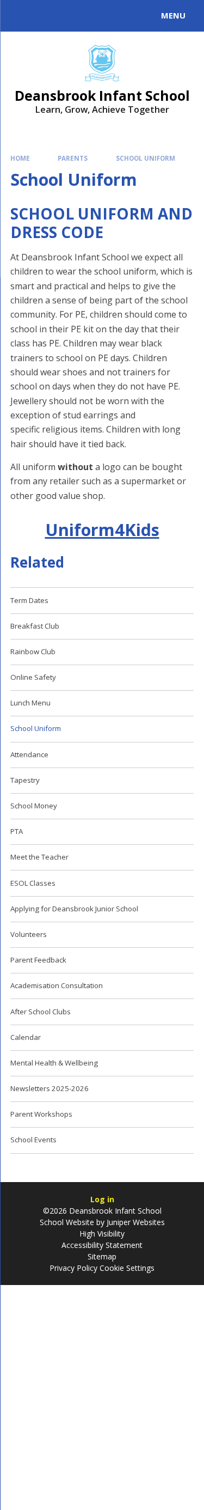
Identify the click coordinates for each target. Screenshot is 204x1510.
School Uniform (145, 158)
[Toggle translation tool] (47, 16)
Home (20, 158)
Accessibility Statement (102, 1245)
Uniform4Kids (102, 529)
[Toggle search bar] (20, 16)
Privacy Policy (73, 1268)
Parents (73, 158)
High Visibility (102, 1233)
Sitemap (102, 1256)
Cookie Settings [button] (127, 1268)
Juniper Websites (134, 1222)
